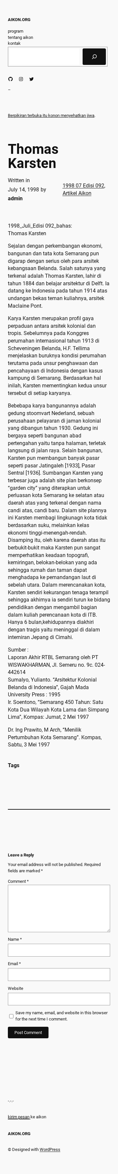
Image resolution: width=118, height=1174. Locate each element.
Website (15, 988)
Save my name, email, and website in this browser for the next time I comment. (61, 1015)
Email (14, 963)
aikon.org (19, 19)
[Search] (94, 56)
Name (15, 939)
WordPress (50, 1149)
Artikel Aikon (77, 193)
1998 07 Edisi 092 (83, 185)
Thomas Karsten (33, 156)
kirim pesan (19, 1116)
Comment (18, 881)
